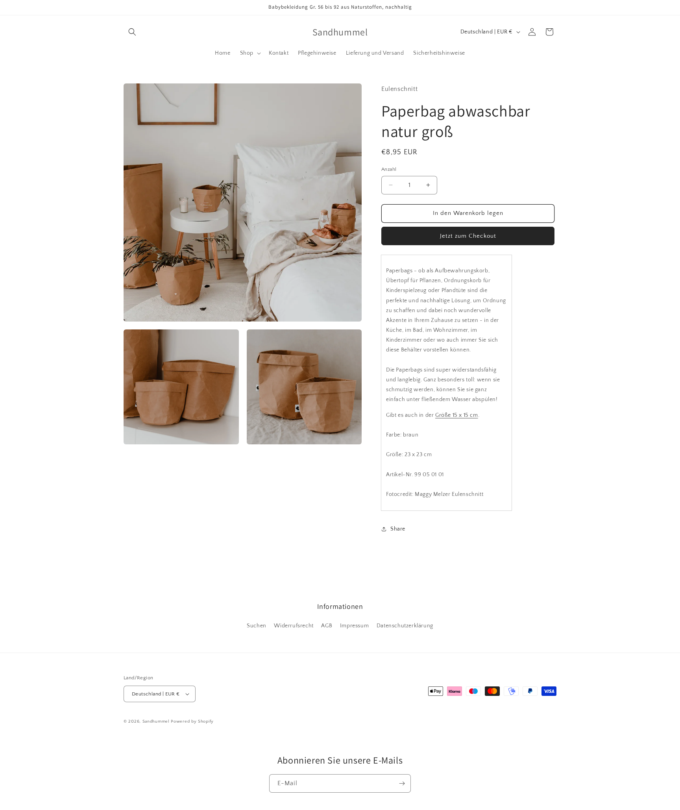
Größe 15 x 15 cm (456, 415)
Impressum (354, 626)
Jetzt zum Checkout (468, 236)
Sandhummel (156, 721)
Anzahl (388, 169)
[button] (132, 32)
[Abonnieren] (401, 783)
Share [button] (397, 529)
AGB (326, 626)
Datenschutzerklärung (405, 626)
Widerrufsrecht (293, 626)
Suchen (256, 626)
